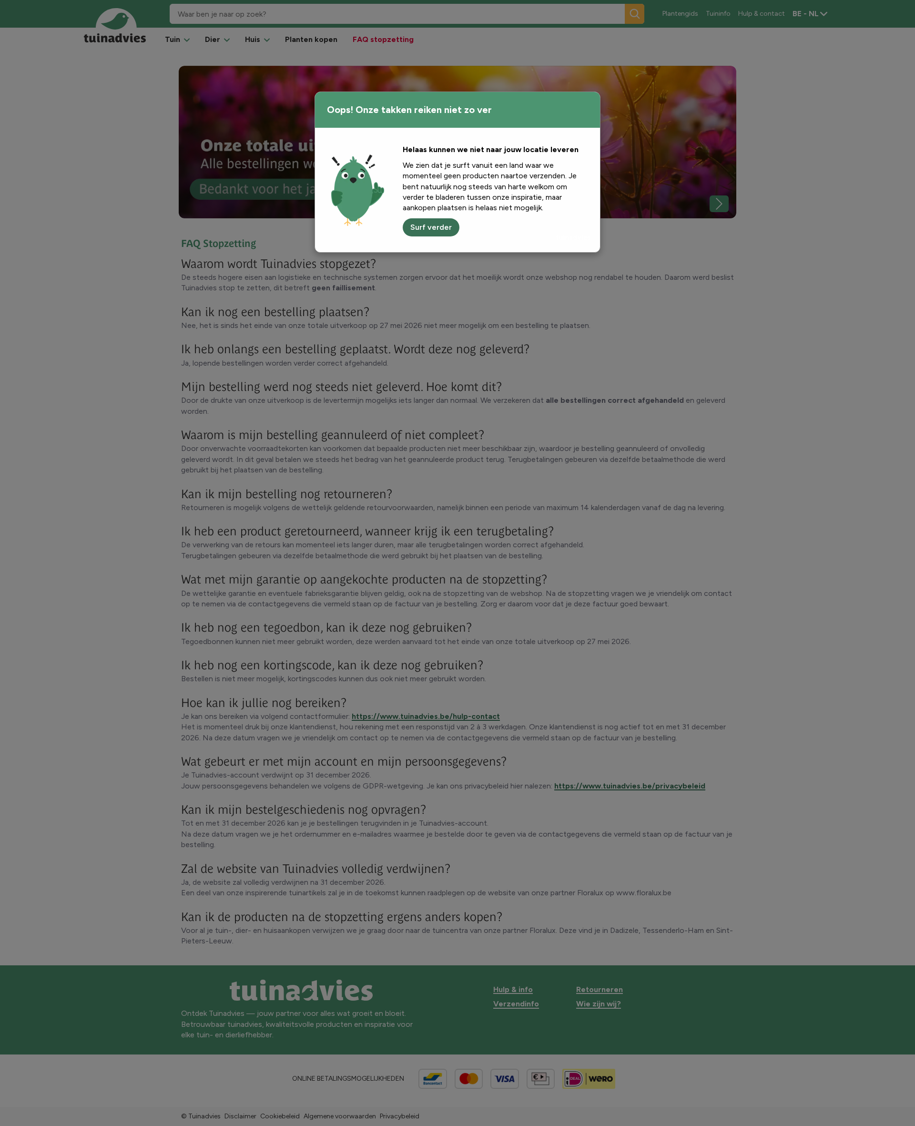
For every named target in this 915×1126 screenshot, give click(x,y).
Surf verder (431, 227)
